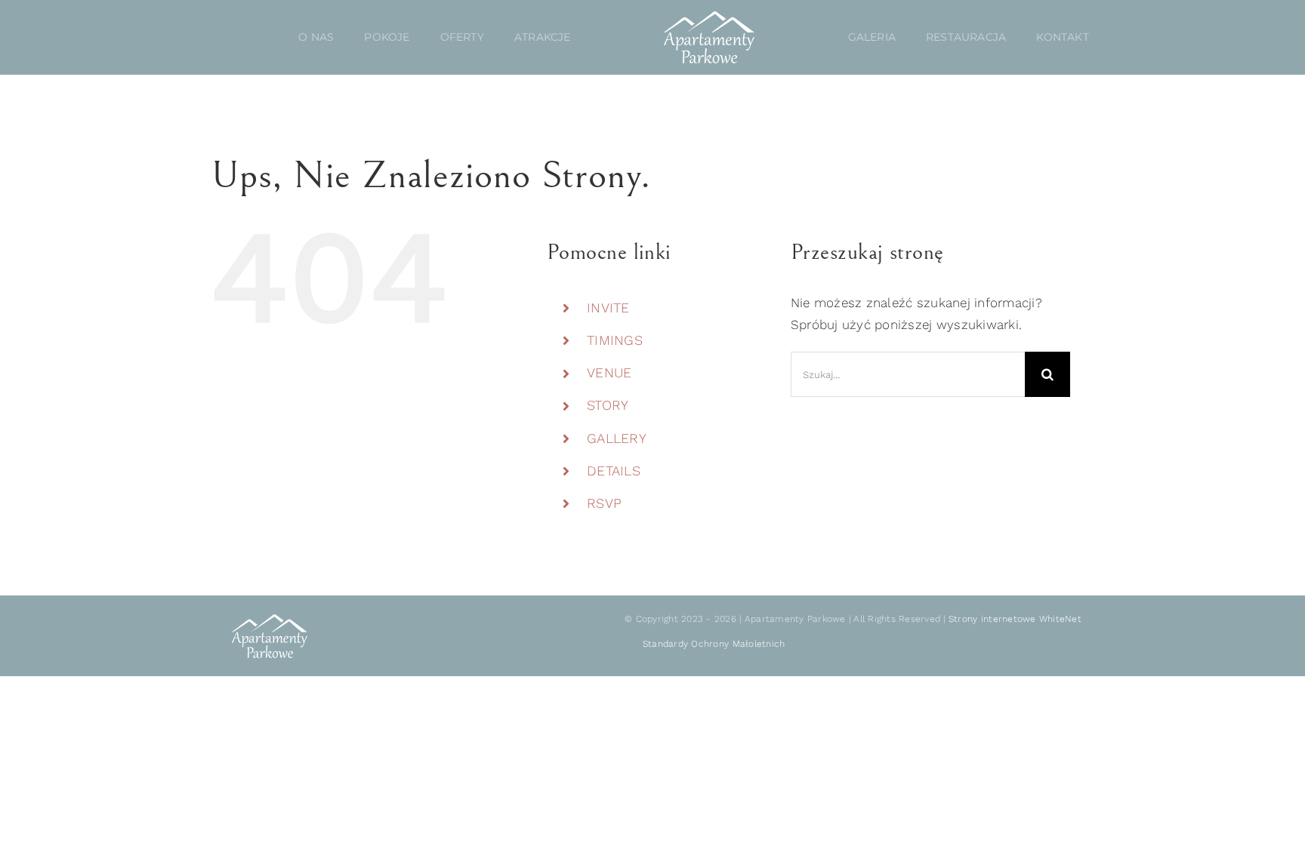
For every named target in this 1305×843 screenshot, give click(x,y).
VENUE (609, 372)
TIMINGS (615, 340)
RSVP (604, 503)
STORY (607, 405)
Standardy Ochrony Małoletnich (714, 643)
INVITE (608, 307)
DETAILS (613, 470)
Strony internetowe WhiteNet (1015, 619)
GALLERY (616, 438)
